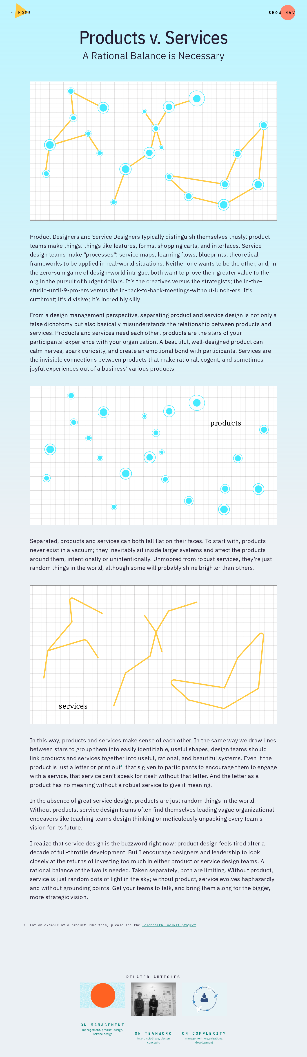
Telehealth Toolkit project (169, 925)
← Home (21, 13)
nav (290, 13)
